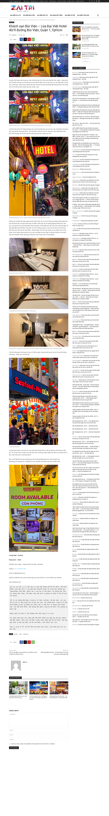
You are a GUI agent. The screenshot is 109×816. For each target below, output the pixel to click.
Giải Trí (14, 35)
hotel (20, 634)
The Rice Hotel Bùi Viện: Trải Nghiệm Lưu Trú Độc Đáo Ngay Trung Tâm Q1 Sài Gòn (38, 697)
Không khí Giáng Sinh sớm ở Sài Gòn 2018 (88, 107)
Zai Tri (74, 259)
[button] (98, 15)
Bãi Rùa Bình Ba (93, 426)
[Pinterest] (29, 39)
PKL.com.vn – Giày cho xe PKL (80, 123)
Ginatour (74, 283)
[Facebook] (90, 1)
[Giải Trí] (10, 35)
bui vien (16, 634)
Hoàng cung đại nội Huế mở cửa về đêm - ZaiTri (84, 409)
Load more (85, 61)
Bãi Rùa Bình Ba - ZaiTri (78, 441)
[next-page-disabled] (13, 703)
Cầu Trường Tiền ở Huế (78, 418)
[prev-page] (10, 703)
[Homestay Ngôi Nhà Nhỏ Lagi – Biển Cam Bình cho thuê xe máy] (18, 687)
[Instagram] (92, 1)
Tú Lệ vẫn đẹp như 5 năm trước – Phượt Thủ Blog (85, 593)
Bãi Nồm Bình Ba (93, 429)
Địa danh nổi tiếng (17, 20)
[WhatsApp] (33, 39)
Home (10, 20)
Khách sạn (25, 20)
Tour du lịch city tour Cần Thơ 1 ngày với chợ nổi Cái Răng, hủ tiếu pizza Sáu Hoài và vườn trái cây (86, 138)
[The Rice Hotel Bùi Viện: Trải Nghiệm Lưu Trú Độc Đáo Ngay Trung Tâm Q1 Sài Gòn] (38, 687)
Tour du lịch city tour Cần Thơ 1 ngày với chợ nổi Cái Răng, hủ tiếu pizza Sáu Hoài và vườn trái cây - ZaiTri (85, 469)
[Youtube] (99, 1)
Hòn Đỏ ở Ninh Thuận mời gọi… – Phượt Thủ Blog (85, 446)
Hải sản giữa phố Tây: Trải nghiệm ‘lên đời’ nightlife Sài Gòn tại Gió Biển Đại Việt (91, 37)
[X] (94, 1)
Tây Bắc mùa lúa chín (85, 169)
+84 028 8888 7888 (20, 569)
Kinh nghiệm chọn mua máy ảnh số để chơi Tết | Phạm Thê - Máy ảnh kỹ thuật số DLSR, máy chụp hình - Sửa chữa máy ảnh (85, 485)
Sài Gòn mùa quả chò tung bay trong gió (89, 185)
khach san (25, 634)
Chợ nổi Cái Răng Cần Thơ (89, 177)
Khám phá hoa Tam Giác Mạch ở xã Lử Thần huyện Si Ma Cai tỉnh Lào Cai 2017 (85, 310)
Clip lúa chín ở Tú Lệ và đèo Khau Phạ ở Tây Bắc (84, 594)
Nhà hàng (52, 693)
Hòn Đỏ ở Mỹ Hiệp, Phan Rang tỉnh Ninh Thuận (84, 448)
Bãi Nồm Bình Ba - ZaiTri (78, 456)
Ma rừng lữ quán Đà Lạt (78, 479)
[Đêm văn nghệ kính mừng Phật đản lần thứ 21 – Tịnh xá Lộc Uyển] (76, 29)
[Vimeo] (97, 1)
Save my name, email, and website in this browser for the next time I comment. (33, 743)
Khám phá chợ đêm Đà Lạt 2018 (89, 220)
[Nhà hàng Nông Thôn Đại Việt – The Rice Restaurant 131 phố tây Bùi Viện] (59, 687)
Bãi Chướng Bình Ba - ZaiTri (79, 421)
